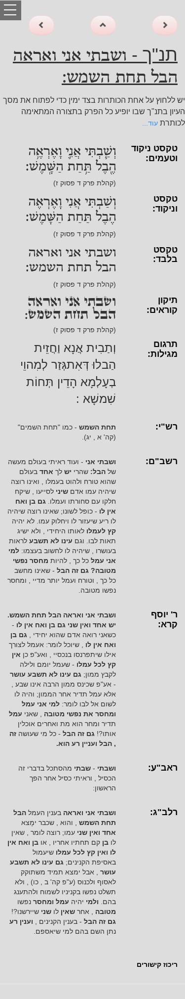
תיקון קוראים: (162, 305)
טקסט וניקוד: (165, 204)
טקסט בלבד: (165, 254)
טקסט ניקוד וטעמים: (154, 153)
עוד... (150, 123)
